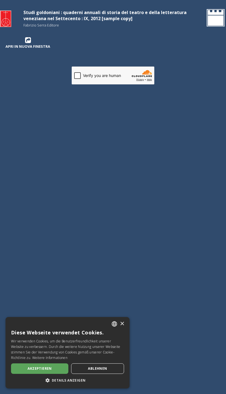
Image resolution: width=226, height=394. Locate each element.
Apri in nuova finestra (28, 46)
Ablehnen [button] (97, 368)
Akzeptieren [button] (40, 368)
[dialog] (68, 352)
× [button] (122, 324)
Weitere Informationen (50, 357)
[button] (67, 380)
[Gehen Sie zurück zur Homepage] (214, 18)
